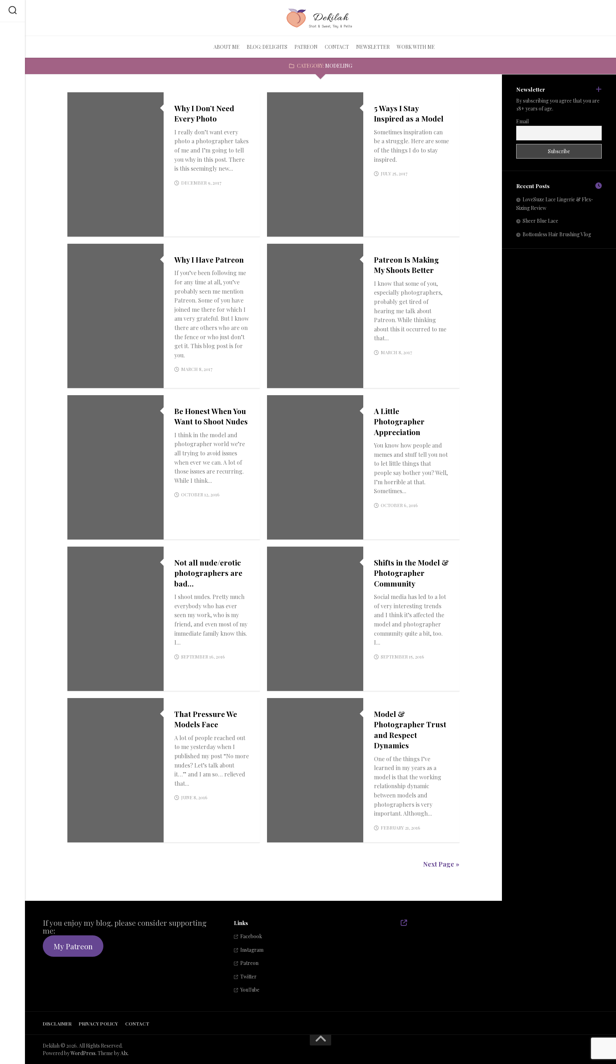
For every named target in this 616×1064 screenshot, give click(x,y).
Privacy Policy (98, 1024)
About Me (227, 46)
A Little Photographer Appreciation (399, 421)
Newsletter (373, 46)
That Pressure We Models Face (205, 719)
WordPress (83, 1053)
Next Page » (441, 864)
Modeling (85, 229)
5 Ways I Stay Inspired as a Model (408, 113)
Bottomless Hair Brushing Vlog (557, 234)
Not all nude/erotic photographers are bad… (208, 572)
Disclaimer (57, 1024)
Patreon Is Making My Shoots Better (406, 264)
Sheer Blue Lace (540, 220)
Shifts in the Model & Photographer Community (411, 572)
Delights (85, 380)
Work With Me (416, 46)
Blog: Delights (267, 46)
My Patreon (73, 946)
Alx (124, 1053)
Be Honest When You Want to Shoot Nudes (211, 416)
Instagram (251, 949)
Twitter (248, 976)
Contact (337, 46)
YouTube (250, 989)
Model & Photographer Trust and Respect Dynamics (410, 729)
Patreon (306, 46)
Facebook (251, 936)
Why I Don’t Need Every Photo (204, 113)
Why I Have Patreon (209, 259)
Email (522, 121)
